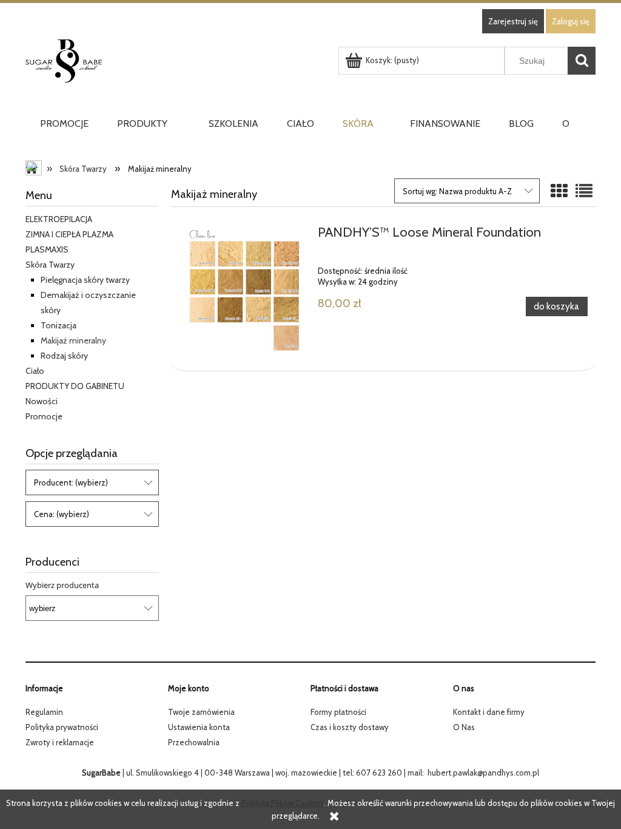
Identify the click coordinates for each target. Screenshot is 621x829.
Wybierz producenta (62, 585)
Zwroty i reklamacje (59, 742)
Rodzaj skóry (64, 355)
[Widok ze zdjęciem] (559, 191)
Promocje (43, 416)
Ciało (34, 370)
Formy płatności (338, 712)
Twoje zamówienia (201, 712)
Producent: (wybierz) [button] (71, 482)
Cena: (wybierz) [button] (61, 514)
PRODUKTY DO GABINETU (74, 386)
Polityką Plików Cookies (282, 803)
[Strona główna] (178, 61)
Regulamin (44, 712)
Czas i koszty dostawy (349, 727)
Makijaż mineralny (73, 340)
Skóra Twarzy (50, 264)
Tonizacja (58, 325)
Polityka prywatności (61, 727)
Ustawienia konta (199, 727)
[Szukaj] (582, 61)
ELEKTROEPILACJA (58, 219)
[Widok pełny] (584, 191)
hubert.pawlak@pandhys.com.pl (483, 772)
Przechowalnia (194, 742)
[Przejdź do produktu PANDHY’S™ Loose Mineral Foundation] (244, 291)
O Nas (464, 727)
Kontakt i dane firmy (489, 712)
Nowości (41, 401)
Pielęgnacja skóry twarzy (85, 279)
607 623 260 (379, 772)
